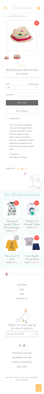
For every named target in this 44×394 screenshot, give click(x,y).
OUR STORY (22, 285)
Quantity (10, 95)
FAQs (22, 294)
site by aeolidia (22, 380)
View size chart (33, 84)
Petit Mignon (14, 377)
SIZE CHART (22, 367)
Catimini (22, 65)
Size (7, 84)
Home (5, 16)
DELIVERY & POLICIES (22, 353)
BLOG (22, 289)
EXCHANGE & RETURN (22, 358)
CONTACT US (22, 299)
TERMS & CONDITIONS (22, 362)
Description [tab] (14, 118)
